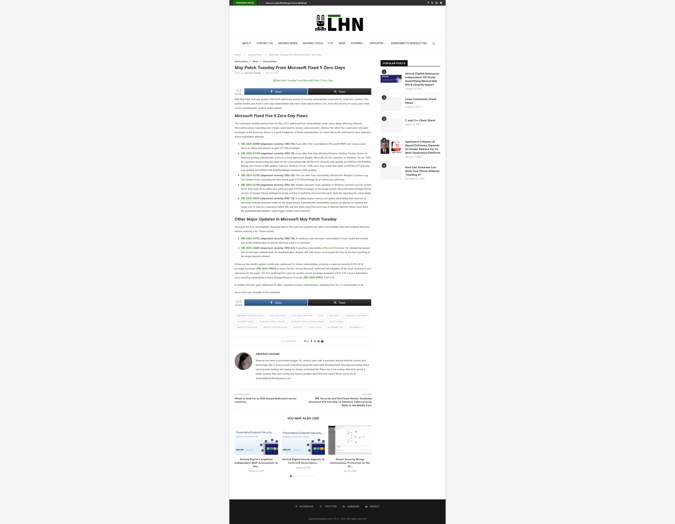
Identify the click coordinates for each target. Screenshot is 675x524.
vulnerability (356, 327)
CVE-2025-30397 (250, 198)
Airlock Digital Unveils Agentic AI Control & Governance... (303, 461)
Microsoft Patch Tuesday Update (307, 321)
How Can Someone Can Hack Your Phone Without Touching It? (422, 171)
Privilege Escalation (247, 327)
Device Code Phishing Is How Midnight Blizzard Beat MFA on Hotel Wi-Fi (306, 3)
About (246, 43)
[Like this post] (307, 341)
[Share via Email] (322, 341)
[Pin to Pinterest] (318, 341)
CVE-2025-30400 (250, 143)
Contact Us (264, 43)
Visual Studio (315, 327)
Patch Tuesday (337, 321)
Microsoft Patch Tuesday (272, 321)
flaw (321, 315)
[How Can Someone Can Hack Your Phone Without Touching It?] (391, 172)
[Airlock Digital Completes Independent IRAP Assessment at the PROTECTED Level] (256, 440)
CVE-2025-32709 (250, 153)
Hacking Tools (313, 43)
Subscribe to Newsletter (409, 43)
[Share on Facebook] (311, 341)
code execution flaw (302, 315)
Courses (356, 43)
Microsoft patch (245, 321)
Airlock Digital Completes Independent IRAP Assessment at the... (256, 463)
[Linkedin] (437, 3)
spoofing (298, 327)
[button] (259, 3)
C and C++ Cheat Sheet (420, 120)
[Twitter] (432, 3)
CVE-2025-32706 (250, 184)
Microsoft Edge (319, 206)
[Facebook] (428, 3)
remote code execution (275, 327)
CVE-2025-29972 (313, 277)
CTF (330, 43)
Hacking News (287, 43)
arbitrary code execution (250, 315)
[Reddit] (441, 3)
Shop (342, 43)
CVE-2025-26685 (250, 248)
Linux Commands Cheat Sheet (420, 100)
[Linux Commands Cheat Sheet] (391, 104)
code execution (277, 315)
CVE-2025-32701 (250, 175)
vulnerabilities (335, 327)
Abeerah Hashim (253, 73)
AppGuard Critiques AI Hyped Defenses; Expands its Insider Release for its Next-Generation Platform (422, 147)
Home (238, 54)
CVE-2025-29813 (266, 268)
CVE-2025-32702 (250, 238)
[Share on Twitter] (315, 341)
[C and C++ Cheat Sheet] (391, 126)
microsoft (334, 315)
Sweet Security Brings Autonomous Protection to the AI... (350, 463)
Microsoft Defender (334, 248)
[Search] (433, 43)
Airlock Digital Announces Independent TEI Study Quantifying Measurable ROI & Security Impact (422, 79)
